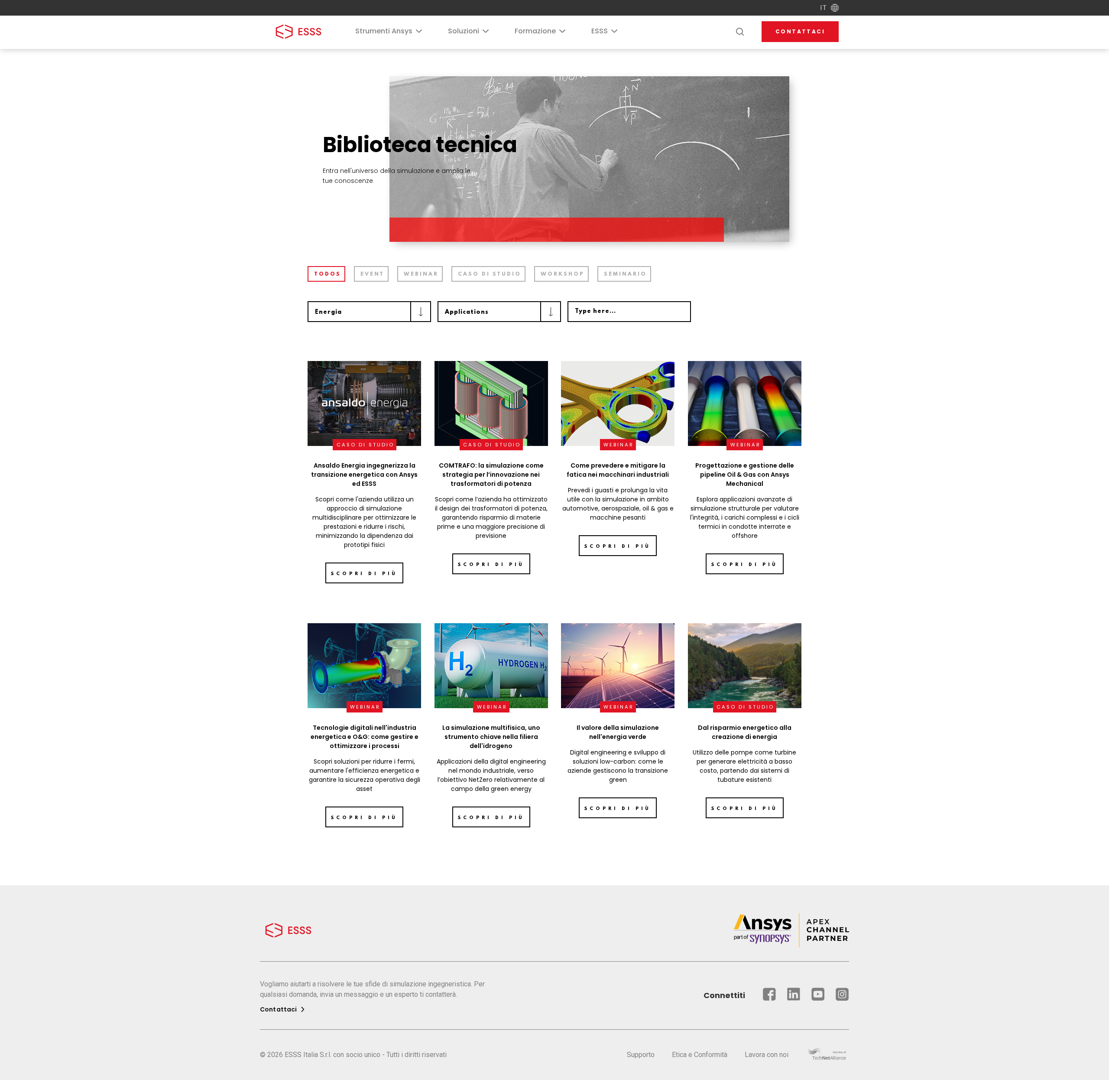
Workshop (562, 274)
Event (372, 274)
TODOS (327, 274)
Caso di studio (489, 274)
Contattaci (800, 31)
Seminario (625, 274)
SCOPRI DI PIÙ (491, 564)
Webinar (421, 274)
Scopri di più (364, 573)
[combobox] (369, 311)
